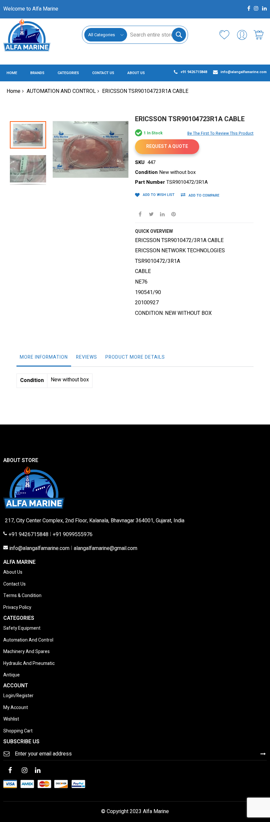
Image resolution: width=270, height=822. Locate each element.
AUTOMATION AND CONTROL (61, 91)
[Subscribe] (263, 753)
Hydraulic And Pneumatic (29, 664)
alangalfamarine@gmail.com (105, 548)
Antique (11, 675)
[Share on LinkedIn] (162, 213)
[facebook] (10, 771)
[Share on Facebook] (140, 213)
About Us (12, 572)
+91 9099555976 (73, 534)
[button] (31, 165)
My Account (15, 708)
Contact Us (14, 584)
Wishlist (11, 719)
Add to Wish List (159, 195)
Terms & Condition (22, 596)
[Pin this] (173, 213)
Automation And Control (28, 640)
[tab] (43, 359)
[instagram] (24, 771)
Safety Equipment (21, 628)
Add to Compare (204, 195)
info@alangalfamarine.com (39, 548)
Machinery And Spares (26, 652)
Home (13, 91)
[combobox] (156, 35)
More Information (44, 357)
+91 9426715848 (28, 534)
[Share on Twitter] (151, 213)
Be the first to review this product (220, 133)
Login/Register (18, 696)
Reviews (86, 357)
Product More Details (135, 357)
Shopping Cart (18, 731)
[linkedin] (37, 771)
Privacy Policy (17, 608)
